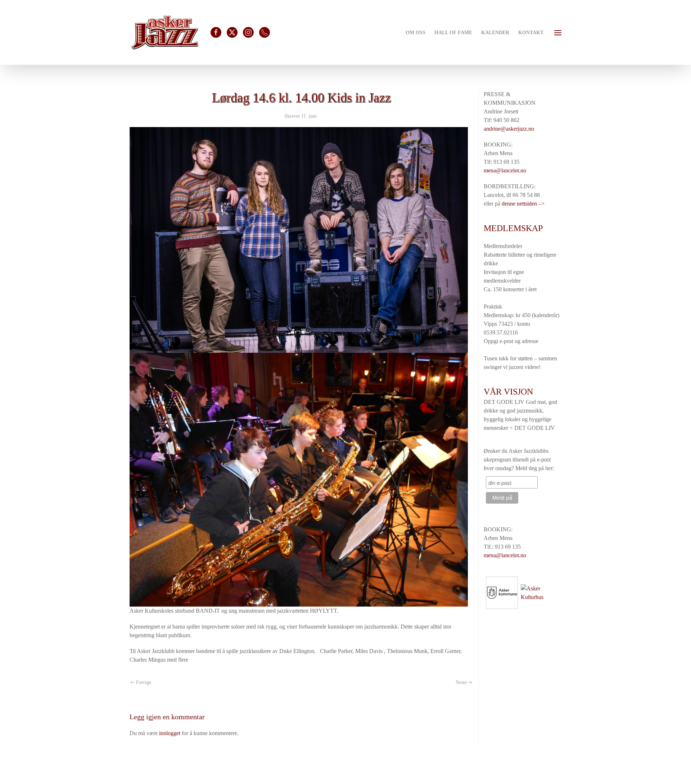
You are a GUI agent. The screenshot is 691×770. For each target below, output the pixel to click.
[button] (557, 32)
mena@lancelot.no (505, 170)
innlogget (169, 733)
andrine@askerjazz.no (509, 129)
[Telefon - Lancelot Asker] (264, 32)
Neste (461, 682)
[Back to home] (165, 32)
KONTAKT (530, 32)
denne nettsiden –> (523, 204)
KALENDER (495, 32)
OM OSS (415, 32)
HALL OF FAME (453, 32)
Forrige (143, 682)
